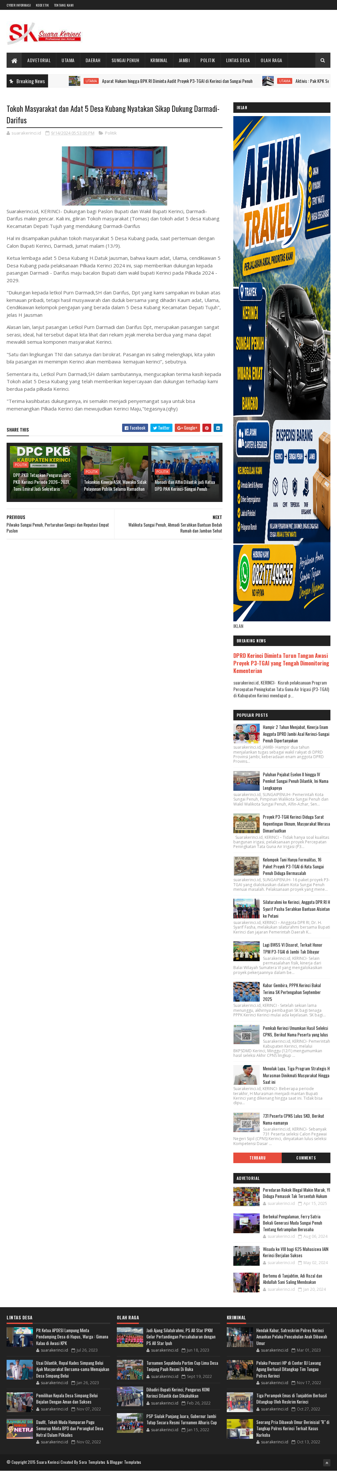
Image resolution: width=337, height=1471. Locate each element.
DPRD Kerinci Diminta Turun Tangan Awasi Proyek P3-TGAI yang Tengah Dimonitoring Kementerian (281, 663)
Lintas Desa (238, 60)
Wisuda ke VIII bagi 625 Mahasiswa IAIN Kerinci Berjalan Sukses (295, 1252)
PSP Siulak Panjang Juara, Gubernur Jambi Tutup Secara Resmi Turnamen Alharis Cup (181, 1419)
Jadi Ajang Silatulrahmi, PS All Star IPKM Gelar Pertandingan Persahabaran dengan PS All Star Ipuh (181, 1336)
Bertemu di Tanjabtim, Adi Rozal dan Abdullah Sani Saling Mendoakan (292, 1278)
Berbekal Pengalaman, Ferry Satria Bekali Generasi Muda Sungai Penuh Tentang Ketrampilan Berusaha (292, 1223)
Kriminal (159, 60)
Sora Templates (92, 1462)
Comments (306, 1157)
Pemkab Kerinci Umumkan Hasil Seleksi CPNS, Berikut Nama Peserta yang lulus (295, 1031)
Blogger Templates (126, 1462)
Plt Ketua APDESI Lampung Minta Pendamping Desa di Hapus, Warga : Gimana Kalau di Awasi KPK (72, 1336)
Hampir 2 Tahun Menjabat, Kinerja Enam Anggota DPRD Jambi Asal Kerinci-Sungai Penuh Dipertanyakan (296, 734)
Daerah (93, 60)
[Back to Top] (326, 1462)
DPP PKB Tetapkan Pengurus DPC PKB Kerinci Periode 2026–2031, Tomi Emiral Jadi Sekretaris (42, 481)
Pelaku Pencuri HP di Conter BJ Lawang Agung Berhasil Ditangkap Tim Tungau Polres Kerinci (288, 1369)
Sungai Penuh (126, 60)
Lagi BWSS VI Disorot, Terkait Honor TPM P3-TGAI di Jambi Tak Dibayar (293, 948)
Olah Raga (271, 60)
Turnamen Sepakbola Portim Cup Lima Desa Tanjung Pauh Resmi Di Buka (182, 1366)
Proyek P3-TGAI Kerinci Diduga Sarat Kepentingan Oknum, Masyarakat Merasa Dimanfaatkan (296, 823)
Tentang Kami (64, 5)
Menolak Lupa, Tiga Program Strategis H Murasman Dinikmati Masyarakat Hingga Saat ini (296, 1075)
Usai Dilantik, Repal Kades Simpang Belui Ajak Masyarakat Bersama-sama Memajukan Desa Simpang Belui (72, 1369)
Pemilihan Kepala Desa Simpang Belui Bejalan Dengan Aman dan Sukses (67, 1398)
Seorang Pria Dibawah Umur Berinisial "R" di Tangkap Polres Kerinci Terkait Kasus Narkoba (292, 1428)
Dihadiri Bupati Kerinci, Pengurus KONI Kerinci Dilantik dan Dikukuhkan (178, 1392)
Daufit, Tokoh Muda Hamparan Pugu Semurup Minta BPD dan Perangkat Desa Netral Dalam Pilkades (69, 1428)
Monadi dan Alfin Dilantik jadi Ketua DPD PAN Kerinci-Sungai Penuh (185, 485)
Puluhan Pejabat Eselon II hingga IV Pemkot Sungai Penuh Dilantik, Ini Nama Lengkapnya (295, 781)
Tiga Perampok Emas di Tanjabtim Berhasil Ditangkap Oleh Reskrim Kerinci (291, 1398)
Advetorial (39, 60)
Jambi (184, 60)
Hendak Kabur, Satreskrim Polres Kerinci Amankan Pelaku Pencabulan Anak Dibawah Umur (291, 1336)
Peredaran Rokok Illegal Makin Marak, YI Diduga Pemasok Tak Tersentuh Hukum (296, 1193)
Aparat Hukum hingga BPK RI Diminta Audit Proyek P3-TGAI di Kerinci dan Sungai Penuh (144, 80)
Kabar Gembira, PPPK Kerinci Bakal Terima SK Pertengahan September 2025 (292, 992)
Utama (68, 60)
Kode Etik (42, 5)
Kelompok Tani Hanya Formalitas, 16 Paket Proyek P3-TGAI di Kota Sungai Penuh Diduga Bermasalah (293, 866)
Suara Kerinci (48, 1462)
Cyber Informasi (19, 5)
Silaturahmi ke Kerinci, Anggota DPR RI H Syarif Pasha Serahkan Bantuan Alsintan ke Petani (296, 909)
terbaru (257, 1157)
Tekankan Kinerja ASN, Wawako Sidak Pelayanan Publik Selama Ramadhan (115, 485)
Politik (207, 60)
